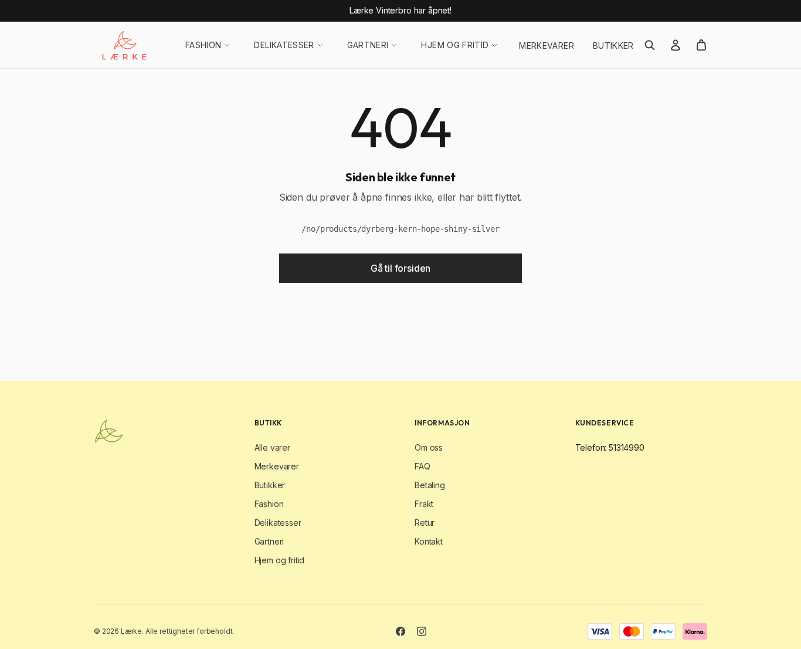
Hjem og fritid (454, 45)
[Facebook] (400, 631)
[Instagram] (421, 631)
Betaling (430, 485)
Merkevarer (546, 45)
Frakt (424, 504)
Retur (425, 523)
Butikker (613, 45)
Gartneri (368, 45)
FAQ (422, 466)
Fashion (203, 45)
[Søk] (650, 45)
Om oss (429, 447)
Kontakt (429, 541)
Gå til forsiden (401, 268)
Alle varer (272, 447)
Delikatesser (284, 45)
